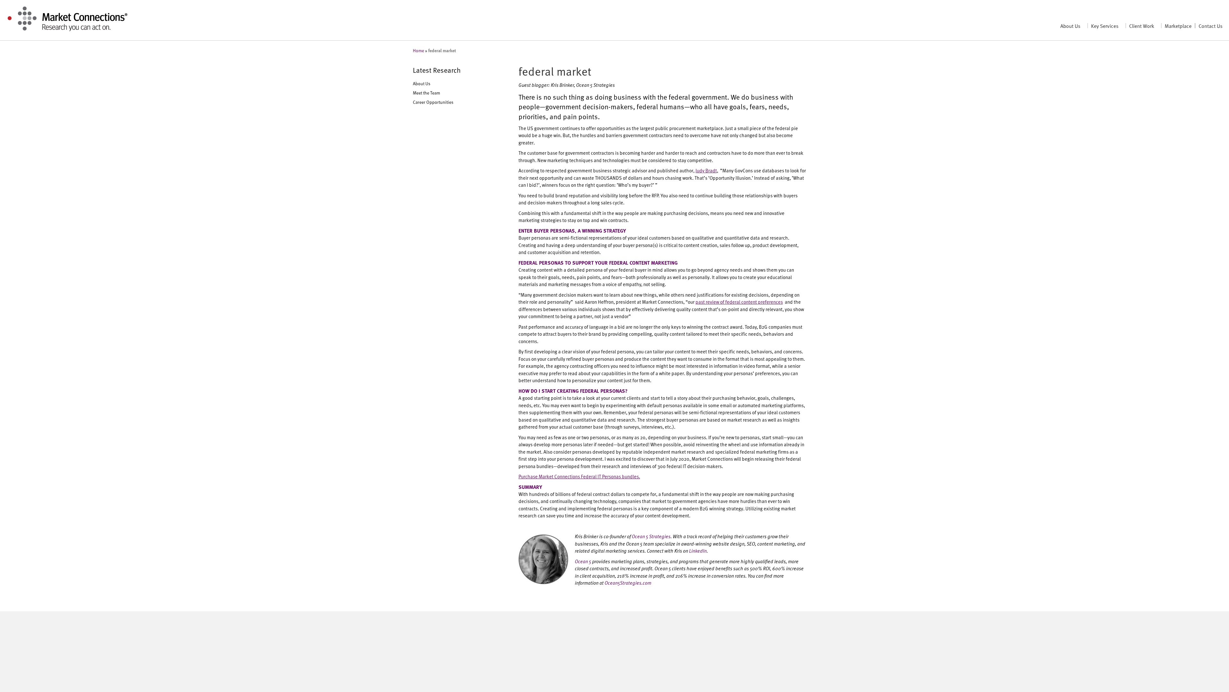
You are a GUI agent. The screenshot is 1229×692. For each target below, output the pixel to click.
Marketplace (1178, 25)
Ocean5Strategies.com (628, 582)
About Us (1070, 25)
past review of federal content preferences (739, 301)
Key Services (1105, 25)
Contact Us (1211, 25)
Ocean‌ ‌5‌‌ (583, 561)
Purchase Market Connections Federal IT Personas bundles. (579, 476)
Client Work (1141, 25)
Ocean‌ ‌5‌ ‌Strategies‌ (651, 536)
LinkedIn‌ (698, 550)
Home (418, 50)
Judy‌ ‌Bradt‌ (706, 170)
